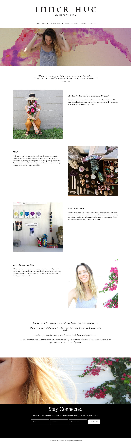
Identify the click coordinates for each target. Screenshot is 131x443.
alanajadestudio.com (78, 440)
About (44, 23)
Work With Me (56, 23)
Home (38, 23)
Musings (84, 23)
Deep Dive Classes (71, 23)
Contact (92, 23)
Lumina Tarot (68, 327)
